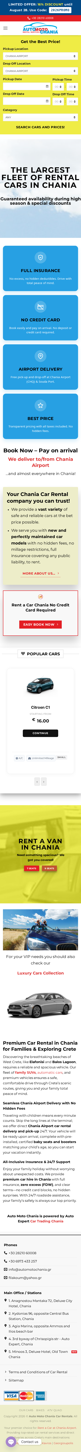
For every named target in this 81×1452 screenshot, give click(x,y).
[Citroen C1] (40, 687)
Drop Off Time (63, 94)
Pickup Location (15, 49)
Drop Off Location (16, 63)
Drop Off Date (13, 94)
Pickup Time (62, 79)
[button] (5, 28)
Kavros (46, 1443)
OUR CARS (26, 1410)
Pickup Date (12, 79)
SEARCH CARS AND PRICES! (40, 127)
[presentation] (37, 781)
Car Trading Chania (46, 1221)
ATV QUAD (54, 1410)
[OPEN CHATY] (11, 1441)
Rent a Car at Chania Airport (57, 1427)
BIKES (40, 1410)
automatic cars (50, 1072)
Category (10, 110)
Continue (40, 733)
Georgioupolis (63, 1443)
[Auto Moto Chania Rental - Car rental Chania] (40, 28)
